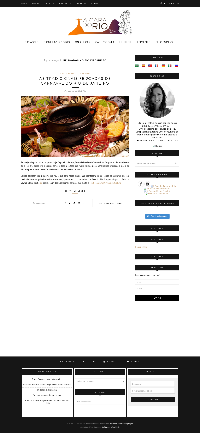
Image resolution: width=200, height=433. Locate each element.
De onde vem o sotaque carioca (47, 395)
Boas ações (30, 42)
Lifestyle (125, 42)
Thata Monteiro (112, 203)
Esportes (143, 42)
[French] (156, 65)
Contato (96, 4)
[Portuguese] (137, 65)
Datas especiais (69, 74)
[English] (150, 65)
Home (24, 4)
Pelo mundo (164, 42)
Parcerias (65, 4)
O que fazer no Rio (56, 42)
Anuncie (49, 4)
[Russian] (176, 65)
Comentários (39, 203)
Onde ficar (82, 42)
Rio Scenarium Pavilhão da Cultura (105, 183)
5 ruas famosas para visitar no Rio (47, 379)
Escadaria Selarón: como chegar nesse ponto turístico (47, 385)
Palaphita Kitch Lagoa (47, 390)
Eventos (85, 74)
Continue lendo (75, 191)
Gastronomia (104, 42)
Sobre (35, 4)
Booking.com (141, 247)
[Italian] (170, 65)
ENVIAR (157, 298)
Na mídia (81, 4)
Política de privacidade (111, 427)
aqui (40, 183)
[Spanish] (143, 65)
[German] (163, 65)
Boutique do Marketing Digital (121, 423)
